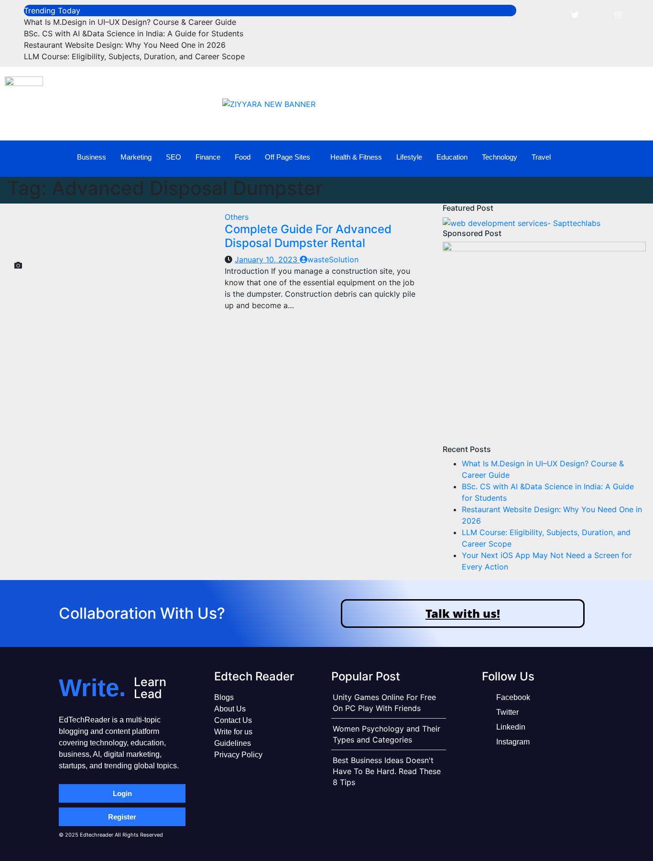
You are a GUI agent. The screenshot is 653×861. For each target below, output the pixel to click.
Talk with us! (462, 613)
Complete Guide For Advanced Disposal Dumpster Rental (308, 236)
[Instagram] (618, 14)
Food (242, 157)
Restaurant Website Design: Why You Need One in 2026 (125, 45)
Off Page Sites (287, 157)
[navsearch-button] (629, 157)
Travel (541, 157)
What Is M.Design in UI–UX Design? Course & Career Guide (130, 22)
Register (122, 817)
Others (237, 217)
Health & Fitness (356, 157)
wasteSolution (333, 259)
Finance (208, 157)
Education (452, 157)
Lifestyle (409, 157)
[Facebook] (553, 14)
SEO (173, 157)
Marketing (136, 157)
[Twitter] (575, 14)
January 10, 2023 (267, 259)
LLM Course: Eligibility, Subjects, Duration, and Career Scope (134, 56)
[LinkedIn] (596, 14)
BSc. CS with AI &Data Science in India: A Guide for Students (133, 33)
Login (122, 793)
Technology (499, 157)
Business (91, 157)
